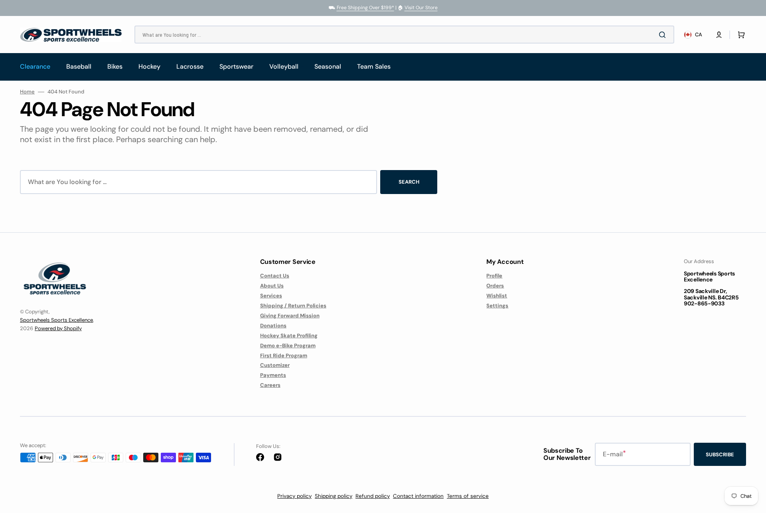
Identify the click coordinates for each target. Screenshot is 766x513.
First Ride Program (283, 355)
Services (271, 295)
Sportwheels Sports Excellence (56, 320)
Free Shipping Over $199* (365, 7)
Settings (497, 305)
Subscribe (720, 454)
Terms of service (468, 496)
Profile (494, 276)
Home (27, 92)
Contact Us (274, 276)
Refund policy (372, 496)
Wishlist (496, 295)
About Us (272, 285)
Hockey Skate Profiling (289, 335)
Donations (273, 325)
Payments (273, 375)
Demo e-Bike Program (288, 345)
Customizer (275, 365)
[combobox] (404, 35)
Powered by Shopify (58, 328)
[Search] (663, 35)
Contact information (418, 496)
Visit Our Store (421, 7)
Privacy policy (294, 496)
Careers (270, 385)
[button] (719, 35)
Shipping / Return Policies (293, 305)
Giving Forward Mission (290, 315)
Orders (495, 285)
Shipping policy (333, 496)
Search (409, 181)
